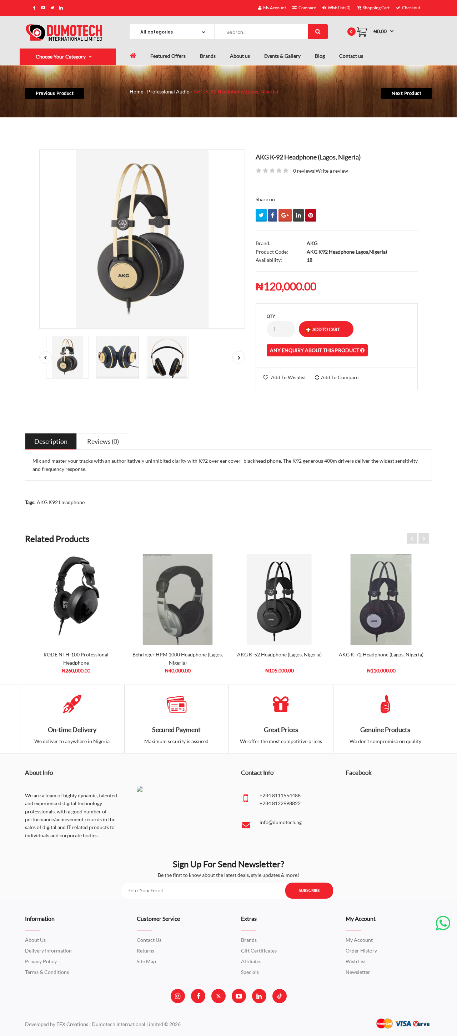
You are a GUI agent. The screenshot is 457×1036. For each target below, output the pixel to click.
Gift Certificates (259, 951)
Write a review (332, 171)
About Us (35, 940)
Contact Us (149, 940)
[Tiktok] (279, 996)
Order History (361, 951)
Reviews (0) (103, 441)
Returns (145, 951)
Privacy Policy (41, 961)
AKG (312, 243)
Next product (406, 93)
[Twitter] (218, 996)
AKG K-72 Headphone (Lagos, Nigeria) (381, 654)
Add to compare (339, 377)
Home (136, 91)
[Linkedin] (259, 996)
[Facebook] (198, 996)
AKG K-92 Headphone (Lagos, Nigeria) (236, 91)
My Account (359, 940)
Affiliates (251, 961)
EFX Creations (72, 1024)
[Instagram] (177, 996)
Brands (249, 940)
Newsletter (358, 972)
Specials (250, 972)
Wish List (356, 961)
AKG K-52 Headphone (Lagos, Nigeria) (279, 654)
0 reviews (303, 171)
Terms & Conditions (47, 972)
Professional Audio (168, 91)
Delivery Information (48, 951)
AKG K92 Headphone (61, 502)
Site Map (146, 961)
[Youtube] (239, 996)
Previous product (55, 93)
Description (50, 441)
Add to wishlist (288, 377)
